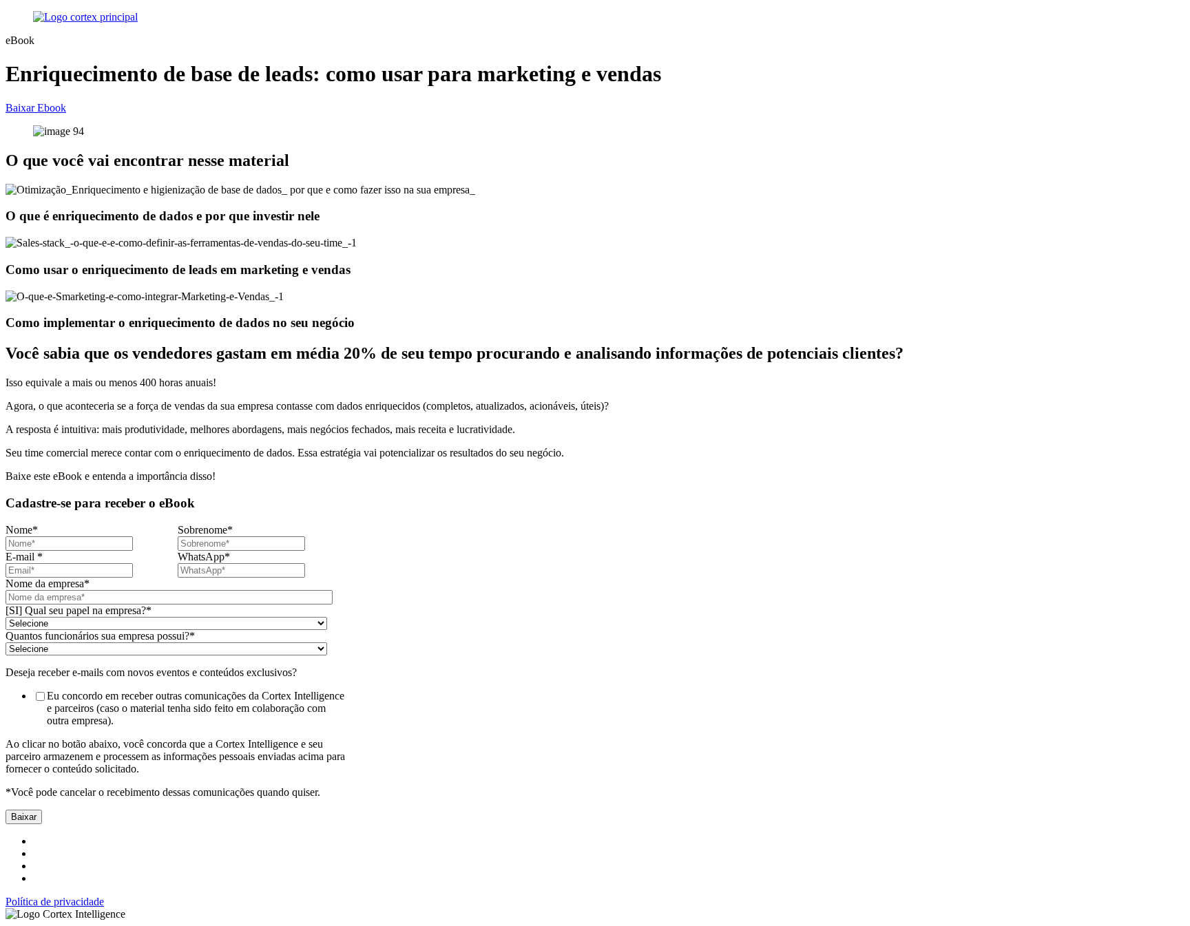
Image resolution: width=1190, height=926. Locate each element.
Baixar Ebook (36, 108)
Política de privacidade (55, 901)
